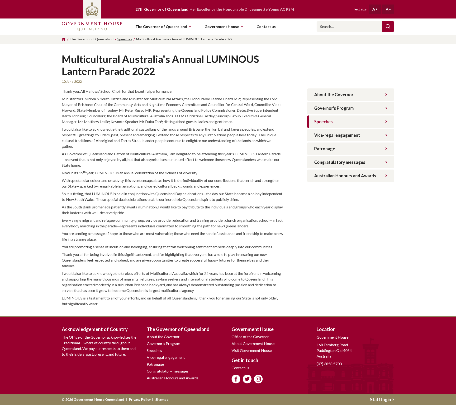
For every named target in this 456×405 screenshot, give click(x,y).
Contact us (240, 367)
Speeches (323, 121)
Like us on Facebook (236, 379)
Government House (221, 26)
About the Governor (333, 94)
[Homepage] (64, 39)
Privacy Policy (140, 399)
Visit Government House (252, 350)
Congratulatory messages (339, 162)
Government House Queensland (92, 26)
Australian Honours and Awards (345, 175)
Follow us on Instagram (258, 379)
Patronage (324, 148)
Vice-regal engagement (337, 135)
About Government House (253, 343)
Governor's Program (334, 108)
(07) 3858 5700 (329, 363)
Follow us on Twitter (247, 379)
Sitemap (161, 399)
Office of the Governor (250, 336)
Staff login (380, 399)
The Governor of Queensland (161, 26)
